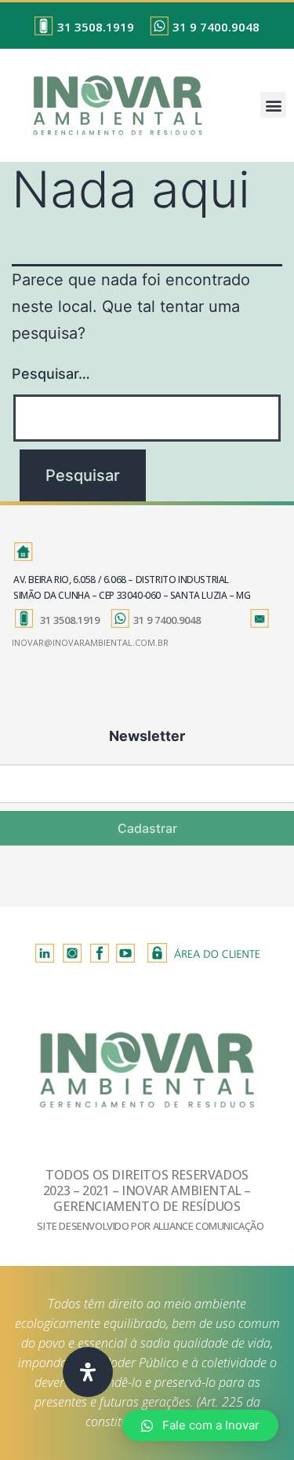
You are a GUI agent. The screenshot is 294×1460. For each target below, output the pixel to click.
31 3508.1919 (95, 27)
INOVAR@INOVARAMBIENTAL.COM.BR (90, 642)
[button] (273, 105)
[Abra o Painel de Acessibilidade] (88, 1372)
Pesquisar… (51, 373)
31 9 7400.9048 (216, 27)
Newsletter (147, 736)
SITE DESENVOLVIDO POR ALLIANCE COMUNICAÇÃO (150, 1226)
